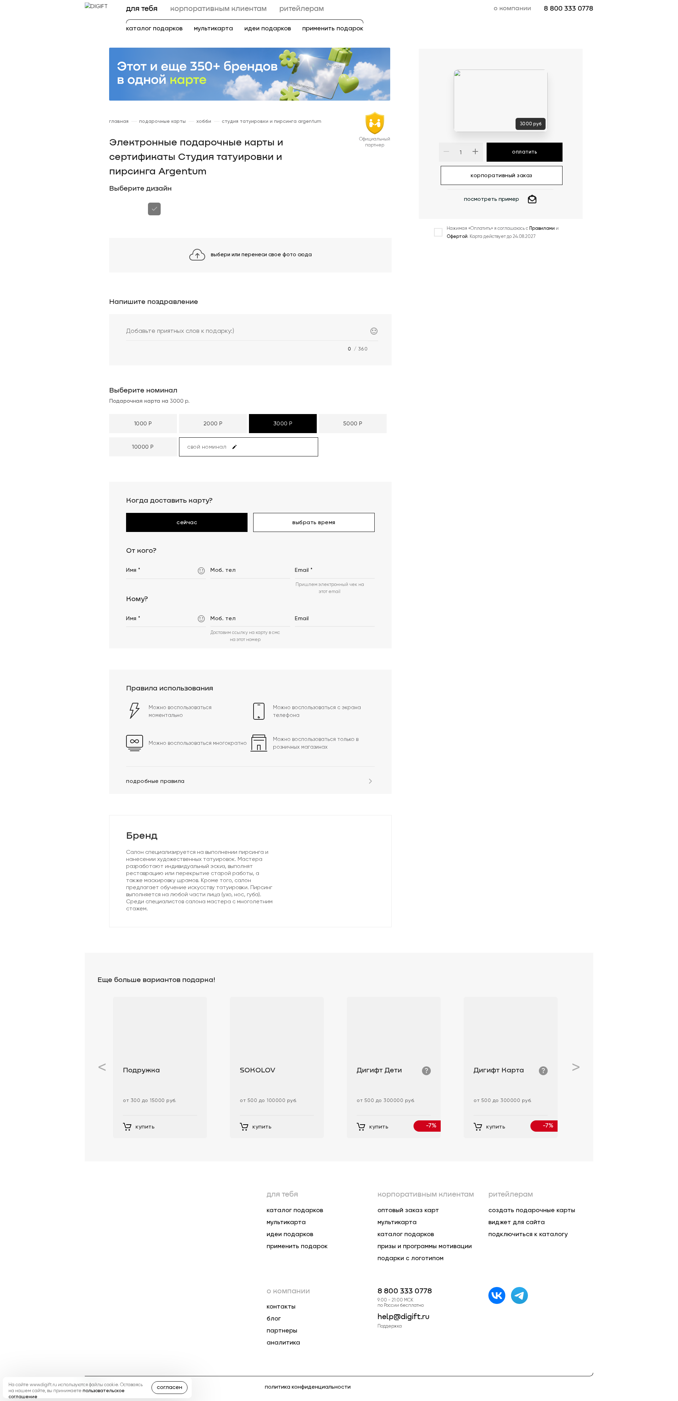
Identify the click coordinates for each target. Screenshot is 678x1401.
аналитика (283, 1342)
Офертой (457, 236)
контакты (281, 1306)
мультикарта (213, 28)
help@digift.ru (403, 1317)
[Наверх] (658, 1331)
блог (274, 1318)
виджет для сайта (516, 1222)
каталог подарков (154, 28)
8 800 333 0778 (568, 8)
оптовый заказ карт (408, 1210)
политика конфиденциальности (308, 1386)
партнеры (282, 1330)
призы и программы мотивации (424, 1246)
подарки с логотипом (410, 1258)
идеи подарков (267, 28)
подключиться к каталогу (528, 1234)
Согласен (169, 1387)
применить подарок (332, 28)
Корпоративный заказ (502, 172)
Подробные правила (155, 781)
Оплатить (524, 152)
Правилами (542, 228)
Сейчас (187, 519)
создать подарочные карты (531, 1210)
